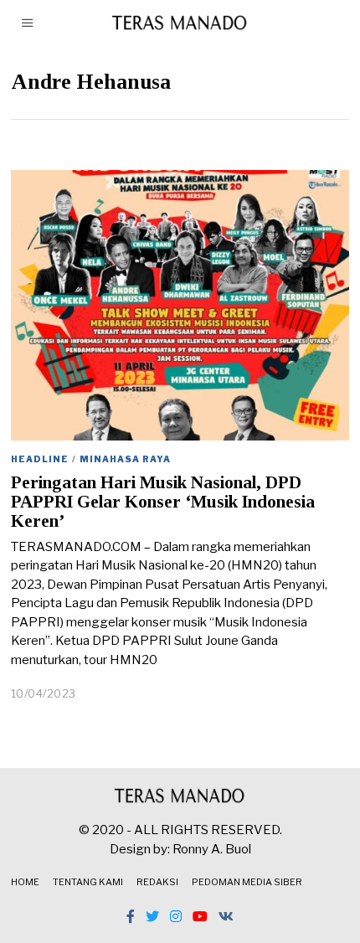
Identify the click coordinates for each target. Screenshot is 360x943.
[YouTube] (200, 916)
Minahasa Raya (125, 459)
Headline (40, 459)
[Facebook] (130, 916)
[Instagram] (176, 916)
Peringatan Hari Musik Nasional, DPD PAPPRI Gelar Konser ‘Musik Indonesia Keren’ (163, 501)
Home (25, 882)
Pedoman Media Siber (247, 882)
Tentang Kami (88, 882)
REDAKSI (157, 882)
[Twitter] (152, 916)
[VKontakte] (226, 916)
